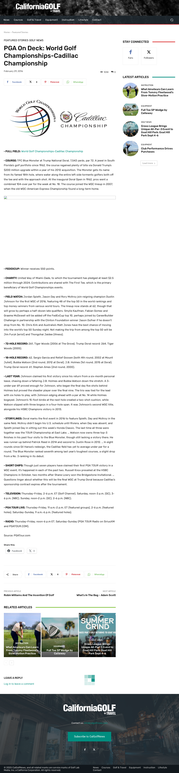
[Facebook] (84, 749)
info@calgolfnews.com (96, 723)
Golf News (36, 40)
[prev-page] (6, 663)
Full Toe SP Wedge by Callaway (60, 652)
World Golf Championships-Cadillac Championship (52, 151)
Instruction (21, 643)
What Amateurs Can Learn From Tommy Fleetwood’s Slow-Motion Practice (22, 650)
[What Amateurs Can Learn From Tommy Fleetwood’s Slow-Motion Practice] (22, 635)
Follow (149, 50)
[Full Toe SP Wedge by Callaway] (59, 635)
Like (131, 50)
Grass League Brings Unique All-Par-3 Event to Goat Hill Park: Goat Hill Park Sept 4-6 (97, 648)
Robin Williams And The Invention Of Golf (29, 595)
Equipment (59, 646)
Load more (147, 163)
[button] (172, 20)
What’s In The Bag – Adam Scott (96, 595)
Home (7, 32)
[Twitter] (94, 749)
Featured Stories (20, 32)
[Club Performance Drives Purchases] (130, 148)
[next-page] (11, 663)
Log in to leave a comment (19, 683)
